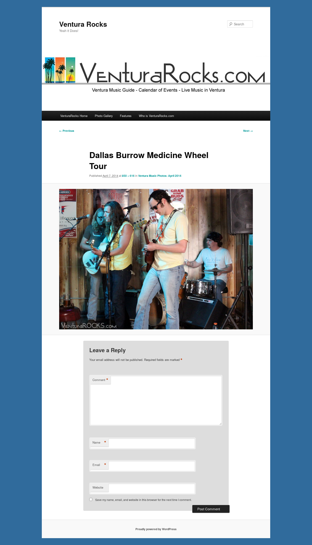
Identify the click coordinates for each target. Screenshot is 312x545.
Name (99, 442)
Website (98, 487)
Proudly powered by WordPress (156, 529)
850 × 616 (128, 176)
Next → (248, 131)
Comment (100, 380)
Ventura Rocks (83, 24)
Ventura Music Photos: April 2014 (159, 176)
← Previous (66, 131)
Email (99, 464)
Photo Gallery (104, 116)
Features (126, 116)
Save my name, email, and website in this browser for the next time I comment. (143, 500)
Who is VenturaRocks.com (156, 116)
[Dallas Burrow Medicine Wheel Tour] (156, 259)
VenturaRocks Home (73, 116)
